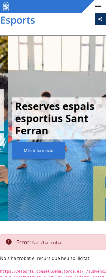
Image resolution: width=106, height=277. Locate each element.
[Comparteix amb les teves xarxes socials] (100, 19)
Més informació (30, 150)
